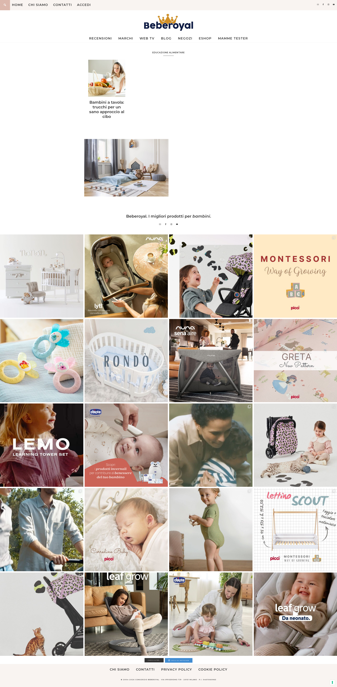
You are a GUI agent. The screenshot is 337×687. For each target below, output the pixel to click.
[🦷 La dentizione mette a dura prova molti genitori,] (41, 360)
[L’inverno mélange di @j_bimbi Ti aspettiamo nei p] (210, 529)
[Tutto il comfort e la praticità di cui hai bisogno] (126, 276)
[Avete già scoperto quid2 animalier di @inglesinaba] (41, 614)
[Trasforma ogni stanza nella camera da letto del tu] (210, 360)
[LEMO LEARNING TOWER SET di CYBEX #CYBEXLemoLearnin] (41, 445)
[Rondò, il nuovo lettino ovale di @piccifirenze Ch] (126, 360)
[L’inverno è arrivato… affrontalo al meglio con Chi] (126, 445)
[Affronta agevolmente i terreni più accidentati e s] (41, 529)
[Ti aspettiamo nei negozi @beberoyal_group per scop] (210, 445)
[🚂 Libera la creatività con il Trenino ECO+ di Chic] (210, 614)
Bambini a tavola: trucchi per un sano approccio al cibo (106, 109)
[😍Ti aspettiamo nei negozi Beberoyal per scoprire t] (126, 529)
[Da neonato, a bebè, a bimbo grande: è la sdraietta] (126, 614)
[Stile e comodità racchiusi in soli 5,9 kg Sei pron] (210, 276)
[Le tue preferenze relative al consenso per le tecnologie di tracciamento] (332, 682)
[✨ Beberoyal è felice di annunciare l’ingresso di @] (41, 276)
